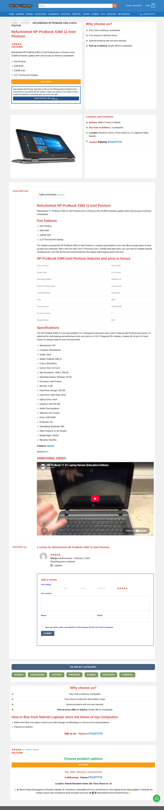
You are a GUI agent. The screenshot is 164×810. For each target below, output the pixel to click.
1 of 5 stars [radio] (45, 588)
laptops (50, 446)
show (60, 195)
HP (50, 211)
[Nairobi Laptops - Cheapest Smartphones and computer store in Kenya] (22, 6)
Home (11, 14)
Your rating (46, 584)
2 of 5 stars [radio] (58, 588)
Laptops (20, 14)
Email (100, 615)
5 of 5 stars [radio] (112, 588)
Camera (95, 14)
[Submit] (115, 6)
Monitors (111, 14)
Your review (46, 593)
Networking (124, 14)
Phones (29, 14)
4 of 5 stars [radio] (92, 588)
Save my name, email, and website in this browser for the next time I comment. (79, 627)
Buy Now (46, 82)
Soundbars (53, 14)
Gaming (86, 14)
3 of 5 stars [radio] (74, 588)
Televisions (41, 14)
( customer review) (30, 750)
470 (46, 452)
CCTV (103, 14)
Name (44, 615)
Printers (76, 14)
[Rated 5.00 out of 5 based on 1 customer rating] (46, 44)
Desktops (65, 14)
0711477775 (115, 142)
